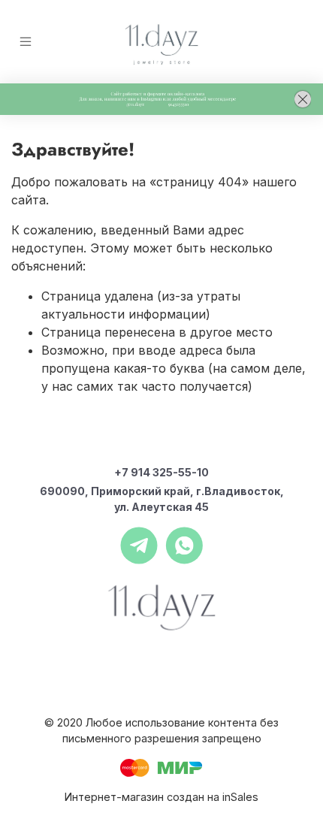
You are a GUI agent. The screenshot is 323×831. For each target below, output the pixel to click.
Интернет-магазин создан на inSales (161, 796)
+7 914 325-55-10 (161, 472)
